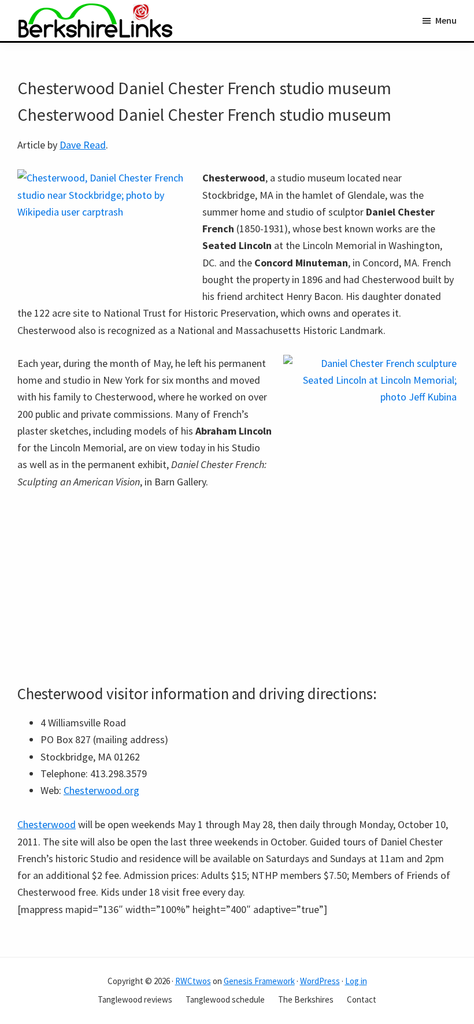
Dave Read (83, 144)
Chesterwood (46, 824)
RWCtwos (193, 980)
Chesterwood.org (101, 790)
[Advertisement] (237, 587)
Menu (446, 20)
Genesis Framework (259, 980)
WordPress (320, 980)
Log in (356, 980)
